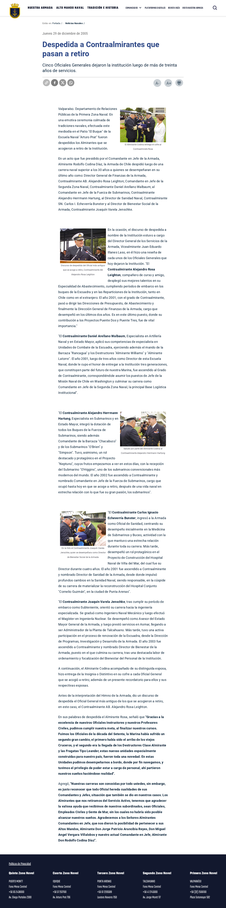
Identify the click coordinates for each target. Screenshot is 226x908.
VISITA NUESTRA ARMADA (192, 8)
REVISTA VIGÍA (174, 8)
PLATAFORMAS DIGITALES (155, 8)
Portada (56, 23)
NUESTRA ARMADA (40, 8)
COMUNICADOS (132, 8)
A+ (168, 83)
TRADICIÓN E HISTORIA (102, 8)
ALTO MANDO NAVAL (70, 8)
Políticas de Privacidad (20, 864)
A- (157, 83)
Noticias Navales (74, 23)
